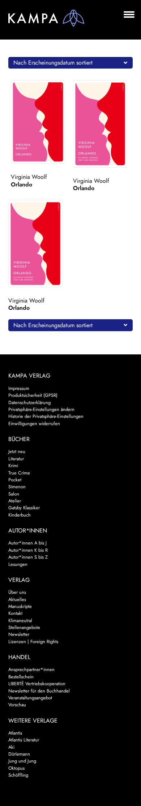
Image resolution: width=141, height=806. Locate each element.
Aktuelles (17, 599)
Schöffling (18, 775)
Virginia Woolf (29, 177)
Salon (13, 493)
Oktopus (16, 768)
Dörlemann (19, 754)
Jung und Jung (22, 760)
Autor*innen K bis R (28, 550)
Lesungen (17, 564)
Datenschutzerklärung (29, 402)
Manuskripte (20, 606)
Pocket (14, 479)
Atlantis (15, 732)
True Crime (19, 472)
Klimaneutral (20, 620)
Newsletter (18, 634)
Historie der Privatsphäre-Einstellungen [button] (46, 416)
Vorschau (17, 704)
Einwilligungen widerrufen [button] (34, 423)
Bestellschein (21, 676)
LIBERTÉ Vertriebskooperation (36, 683)
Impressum (18, 388)
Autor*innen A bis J (27, 542)
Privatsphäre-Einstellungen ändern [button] (41, 409)
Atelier (14, 500)
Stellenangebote (24, 627)
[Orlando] (40, 122)
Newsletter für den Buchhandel (39, 690)
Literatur (16, 458)
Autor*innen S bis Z (28, 557)
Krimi (13, 465)
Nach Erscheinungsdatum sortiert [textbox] (53, 62)
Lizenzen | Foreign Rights (33, 641)
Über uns (17, 592)
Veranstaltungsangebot (30, 697)
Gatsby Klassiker (24, 507)
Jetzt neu (16, 451)
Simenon (17, 486)
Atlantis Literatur (23, 739)
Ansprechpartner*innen (31, 669)
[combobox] (70, 63)
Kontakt (15, 613)
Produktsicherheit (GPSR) (32, 395)
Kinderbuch (19, 514)
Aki (11, 747)
